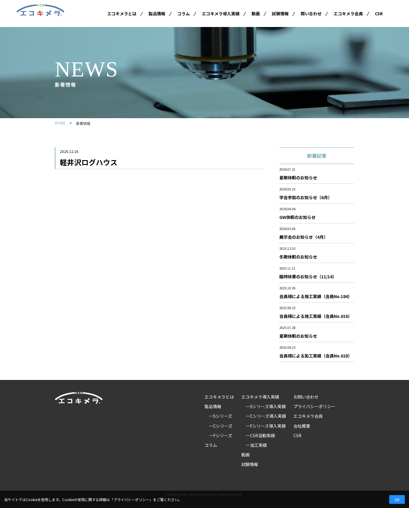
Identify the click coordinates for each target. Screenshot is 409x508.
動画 (256, 13)
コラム (183, 13)
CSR (379, 13)
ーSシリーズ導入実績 (266, 406)
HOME (60, 123)
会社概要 (301, 426)
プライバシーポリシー (314, 406)
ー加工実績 (256, 445)
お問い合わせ (306, 397)
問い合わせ (311, 13)
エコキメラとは (122, 13)
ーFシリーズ (220, 435)
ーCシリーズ (220, 426)
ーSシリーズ (220, 416)
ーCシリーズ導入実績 (266, 416)
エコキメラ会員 (348, 13)
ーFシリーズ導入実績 (266, 426)
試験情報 (280, 13)
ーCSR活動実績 (260, 435)
